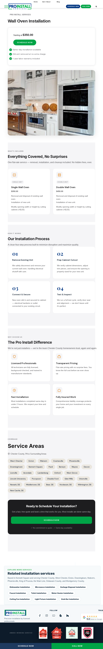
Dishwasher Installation (20, 587)
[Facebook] (39, 615)
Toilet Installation (38, 593)
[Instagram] (46, 615)
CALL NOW (86, 6)
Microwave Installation (45, 587)
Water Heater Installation (62, 593)
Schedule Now (24, 42)
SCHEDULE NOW (73, 6)
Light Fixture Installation (45, 599)
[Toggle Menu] (6, 6)
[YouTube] (53, 615)
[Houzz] (67, 615)
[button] (96, 6)
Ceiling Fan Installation (20, 599)
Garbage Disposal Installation (73, 587)
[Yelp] (60, 615)
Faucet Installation (18, 593)
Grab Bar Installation (70, 599)
